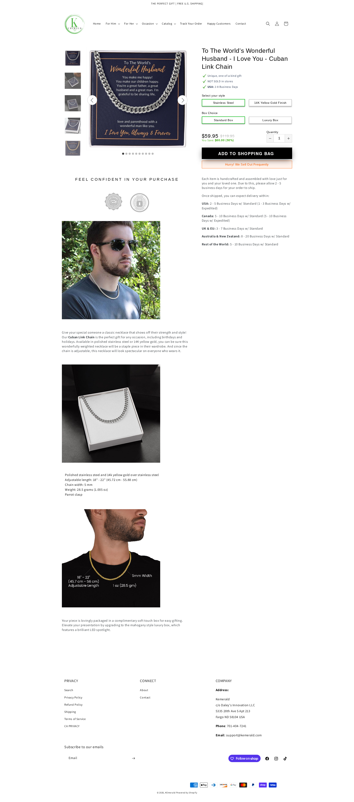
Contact (145, 697)
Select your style (213, 95)
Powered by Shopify (186, 792)
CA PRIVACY (72, 726)
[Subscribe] (133, 758)
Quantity (272, 132)
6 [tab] (139, 154)
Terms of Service (75, 719)
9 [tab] (149, 154)
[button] (112, 23)
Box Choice (210, 113)
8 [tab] (146, 154)
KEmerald (170, 792)
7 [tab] (142, 154)
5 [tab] (136, 154)
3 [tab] (129, 154)
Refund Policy (73, 704)
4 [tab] (133, 154)
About (144, 690)
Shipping (70, 712)
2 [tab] (126, 154)
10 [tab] (152, 154)
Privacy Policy (73, 697)
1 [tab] (123, 154)
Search (68, 690)
